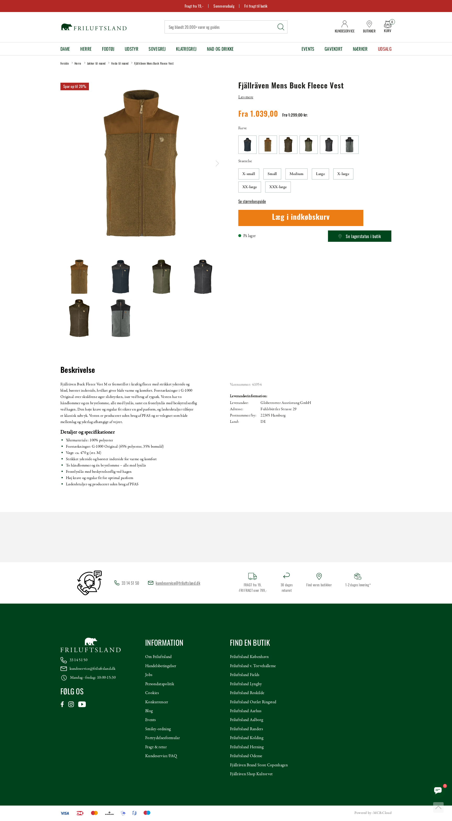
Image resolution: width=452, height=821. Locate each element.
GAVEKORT (333, 49)
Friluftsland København (249, 657)
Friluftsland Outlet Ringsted (253, 702)
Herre (86, 49)
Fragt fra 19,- (194, 6)
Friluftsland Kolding (246, 738)
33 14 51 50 (78, 660)
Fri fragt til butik (255, 6)
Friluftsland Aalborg (246, 720)
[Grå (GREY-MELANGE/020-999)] (349, 145)
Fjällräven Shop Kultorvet (251, 774)
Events (308, 49)
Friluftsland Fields (244, 675)
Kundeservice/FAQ (161, 756)
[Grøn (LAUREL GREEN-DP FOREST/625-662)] (309, 145)
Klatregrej (186, 49)
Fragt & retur (156, 747)
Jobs (148, 675)
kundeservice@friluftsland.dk (178, 583)
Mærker (360, 49)
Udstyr (131, 49)
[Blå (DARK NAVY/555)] (247, 145)
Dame (65, 49)
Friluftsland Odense (246, 756)
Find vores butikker (319, 584)
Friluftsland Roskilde (247, 693)
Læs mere (245, 97)
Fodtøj (108, 49)
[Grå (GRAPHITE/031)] (329, 145)
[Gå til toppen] (438, 807)
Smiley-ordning (158, 729)
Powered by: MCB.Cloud (373, 813)
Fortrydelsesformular (162, 738)
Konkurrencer (156, 702)
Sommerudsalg (223, 6)
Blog (149, 711)
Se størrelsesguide (252, 201)
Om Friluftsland (158, 657)
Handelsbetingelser (160, 666)
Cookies (152, 693)
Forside (64, 63)
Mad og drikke (220, 49)
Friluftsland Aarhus (246, 711)
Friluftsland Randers (246, 729)
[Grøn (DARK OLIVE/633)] (288, 145)
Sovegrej (157, 49)
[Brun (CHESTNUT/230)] (268, 145)
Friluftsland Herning (247, 747)
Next (217, 163)
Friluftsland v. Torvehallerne (253, 666)
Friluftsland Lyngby (246, 684)
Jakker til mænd (96, 63)
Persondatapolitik (159, 684)
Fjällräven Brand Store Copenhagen (259, 765)
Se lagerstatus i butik (363, 236)
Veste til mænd (119, 63)
